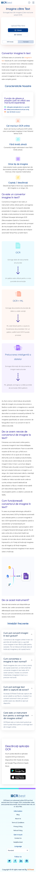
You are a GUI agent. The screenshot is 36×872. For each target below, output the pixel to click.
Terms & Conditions (18, 822)
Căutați (19, 30)
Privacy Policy (18, 826)
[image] (18, 771)
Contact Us (18, 838)
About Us (18, 818)
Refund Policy (18, 830)
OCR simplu (10, 42)
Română (11, 850)
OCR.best (30, 870)
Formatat (25, 42)
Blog (18, 814)
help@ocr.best (18, 842)
